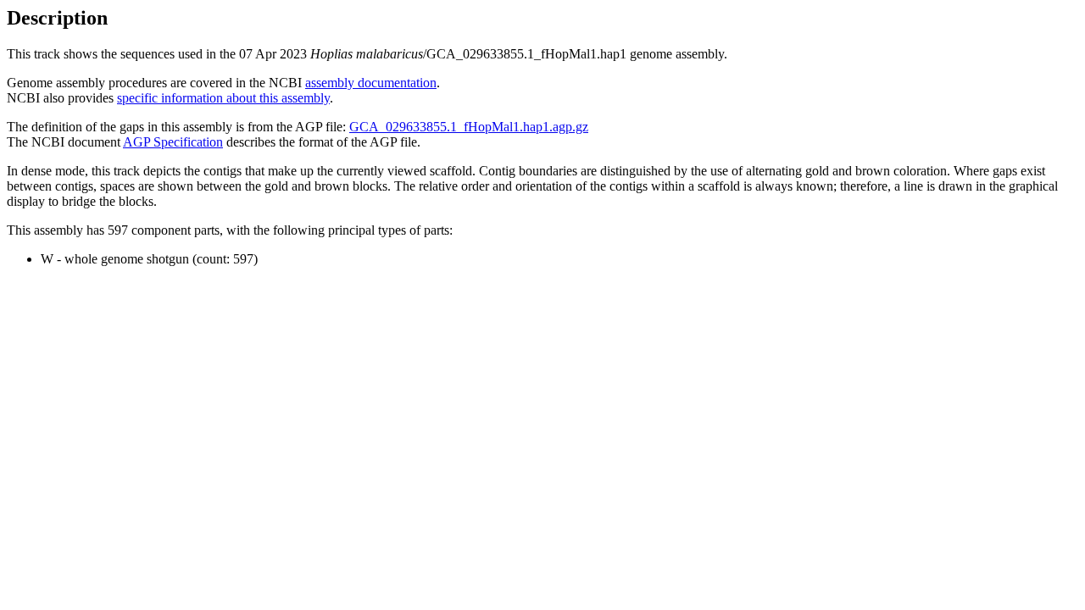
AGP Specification (173, 142)
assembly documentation (371, 82)
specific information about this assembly (223, 98)
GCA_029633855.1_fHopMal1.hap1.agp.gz (468, 126)
